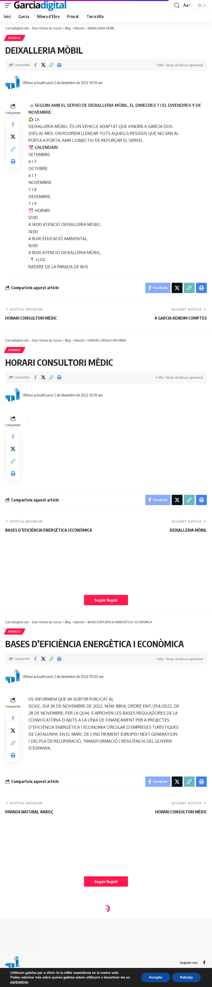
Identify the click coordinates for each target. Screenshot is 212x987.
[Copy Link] (51, 65)
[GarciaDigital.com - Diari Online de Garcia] (40, 5)
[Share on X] (43, 65)
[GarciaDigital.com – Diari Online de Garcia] (13, 962)
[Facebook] (204, 962)
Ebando (14, 37)
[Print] (59, 65)
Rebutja (186, 977)
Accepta (155, 977)
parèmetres (19, 982)
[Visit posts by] (13, 82)
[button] (9, 5)
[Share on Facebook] (35, 65)
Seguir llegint (106, 600)
